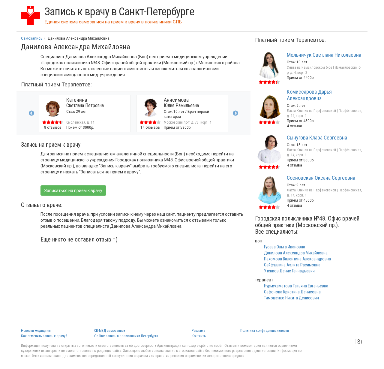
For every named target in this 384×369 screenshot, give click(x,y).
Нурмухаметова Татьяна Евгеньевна (296, 286)
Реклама (198, 330)
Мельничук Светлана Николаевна (324, 55)
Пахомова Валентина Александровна (297, 258)
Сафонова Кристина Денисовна (292, 292)
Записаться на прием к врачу (73, 190)
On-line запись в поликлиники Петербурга (126, 336)
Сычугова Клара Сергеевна (317, 137)
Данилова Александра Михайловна (296, 252)
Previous (31, 113)
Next (235, 113)
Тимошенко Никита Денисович (291, 298)
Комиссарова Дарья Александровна (309, 94)
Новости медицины (36, 330)
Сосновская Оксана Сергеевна (321, 178)
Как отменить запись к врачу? (44, 336)
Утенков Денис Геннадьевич (289, 270)
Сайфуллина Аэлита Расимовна (292, 264)
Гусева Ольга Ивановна (284, 246)
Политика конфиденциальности (264, 330)
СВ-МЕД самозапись (109, 330)
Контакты (199, 336)
